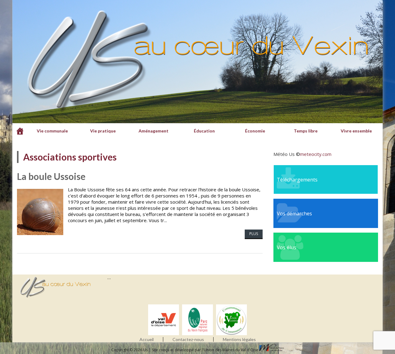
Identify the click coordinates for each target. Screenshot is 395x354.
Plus (253, 233)
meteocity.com (315, 154)
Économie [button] (255, 130)
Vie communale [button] (52, 130)
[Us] (20, 131)
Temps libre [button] (306, 130)
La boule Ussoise (51, 176)
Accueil (146, 339)
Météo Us (284, 154)
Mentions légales (239, 339)
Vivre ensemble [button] (356, 130)
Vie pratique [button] (103, 130)
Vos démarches (294, 213)
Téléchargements (297, 179)
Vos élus (286, 247)
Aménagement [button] (153, 130)
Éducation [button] (204, 130)
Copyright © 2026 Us (130, 349)
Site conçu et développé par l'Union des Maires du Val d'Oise (205, 349)
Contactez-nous (188, 339)
